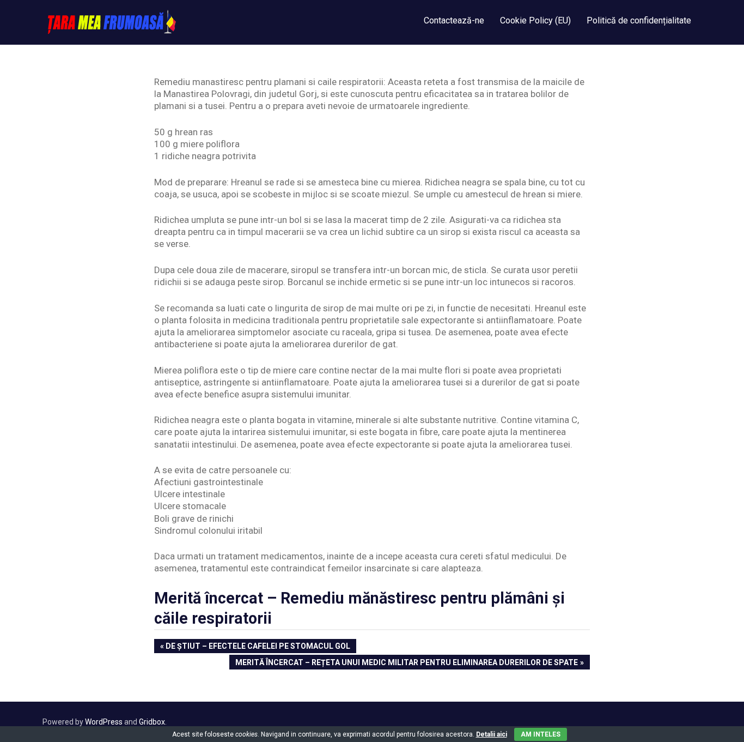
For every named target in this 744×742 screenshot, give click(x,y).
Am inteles (540, 734)
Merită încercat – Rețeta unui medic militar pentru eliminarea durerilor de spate (406, 663)
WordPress (104, 721)
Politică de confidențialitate (639, 20)
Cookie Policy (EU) (535, 20)
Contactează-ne (454, 20)
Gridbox (152, 721)
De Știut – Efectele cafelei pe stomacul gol (257, 647)
